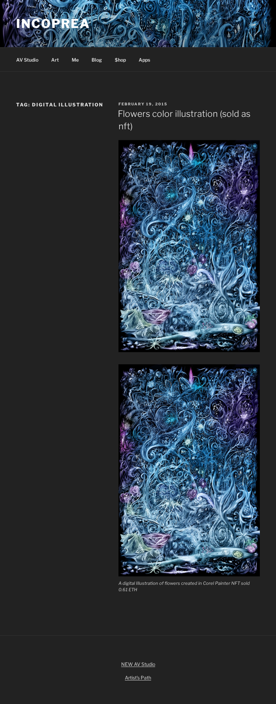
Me (75, 60)
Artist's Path (138, 677)
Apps (144, 60)
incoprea (53, 23)
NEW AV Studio (138, 664)
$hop (120, 60)
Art (55, 60)
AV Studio (27, 60)
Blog (97, 60)
